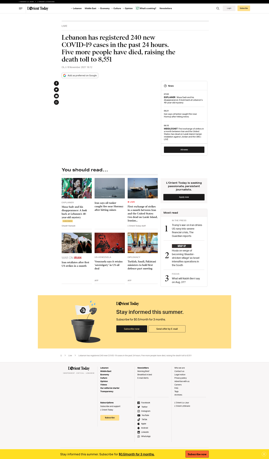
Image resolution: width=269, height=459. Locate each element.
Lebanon (104, 368)
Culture (103, 378)
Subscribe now (131, 328)
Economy (104, 374)
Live (64, 25)
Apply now (184, 197)
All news (184, 149)
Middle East (105, 371)
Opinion (104, 381)
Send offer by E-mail (167, 328)
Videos (103, 384)
